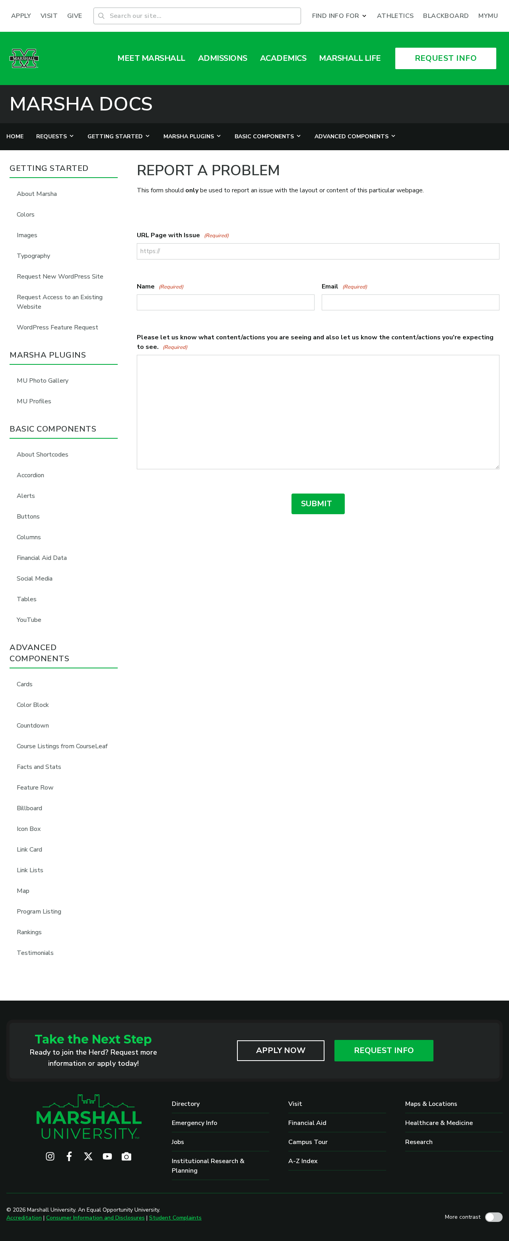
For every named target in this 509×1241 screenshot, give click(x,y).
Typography (33, 256)
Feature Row (35, 787)
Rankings (29, 932)
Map (23, 891)
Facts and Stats (39, 767)
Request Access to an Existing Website (60, 302)
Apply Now (280, 1050)
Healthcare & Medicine (439, 1123)
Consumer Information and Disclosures (95, 1218)
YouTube (29, 620)
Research (419, 1142)
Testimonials (35, 953)
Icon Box (29, 829)
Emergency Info (194, 1123)
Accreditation (24, 1218)
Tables (27, 599)
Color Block (33, 705)
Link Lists (30, 870)
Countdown (33, 725)
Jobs (178, 1142)
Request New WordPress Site (60, 276)
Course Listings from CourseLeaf (62, 746)
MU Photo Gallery (42, 380)
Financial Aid (307, 1123)
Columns (29, 537)
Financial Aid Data (42, 558)
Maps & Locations (431, 1104)
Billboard (29, 808)
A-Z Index (303, 1161)
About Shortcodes (42, 454)
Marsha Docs (81, 104)
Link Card (29, 849)
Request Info (384, 1050)
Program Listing (39, 911)
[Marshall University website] (24, 58)
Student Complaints (175, 1218)
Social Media (34, 578)
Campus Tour (308, 1142)
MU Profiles (34, 401)
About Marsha (37, 194)
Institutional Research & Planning (208, 1166)
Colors (26, 214)
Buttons (28, 516)
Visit (295, 1104)
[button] (339, 16)
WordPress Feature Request (57, 327)
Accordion (30, 475)
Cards (25, 684)
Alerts (26, 496)
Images (27, 235)
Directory (186, 1104)
